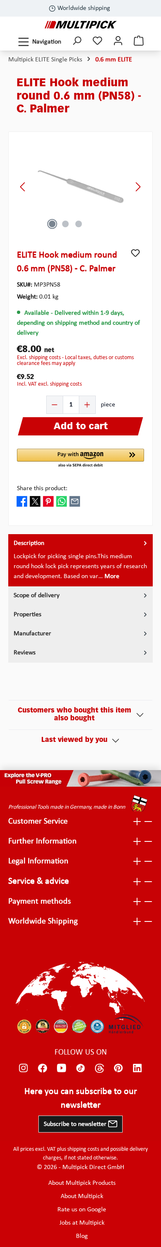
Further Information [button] (42, 841)
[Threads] (99, 1068)
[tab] (80, 560)
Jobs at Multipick (81, 1223)
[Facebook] (42, 1068)
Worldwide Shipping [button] (43, 921)
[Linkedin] (137, 1068)
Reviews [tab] (25, 652)
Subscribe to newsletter (76, 1124)
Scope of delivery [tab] (36, 595)
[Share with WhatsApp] (61, 501)
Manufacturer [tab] (32, 633)
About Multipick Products (82, 1183)
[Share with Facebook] (21, 501)
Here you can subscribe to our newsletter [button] (80, 1098)
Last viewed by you (74, 740)
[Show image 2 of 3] (65, 224)
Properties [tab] (27, 614)
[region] (80, 186)
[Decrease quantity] (55, 404)
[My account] (118, 42)
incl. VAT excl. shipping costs (49, 384)
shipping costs (83, 1149)
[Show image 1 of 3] (52, 224)
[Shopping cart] (138, 42)
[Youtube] (61, 1068)
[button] (80, 459)
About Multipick (82, 1196)
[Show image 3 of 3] (78, 224)
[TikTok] (80, 1068)
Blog (82, 1236)
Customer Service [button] (38, 821)
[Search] (76, 42)
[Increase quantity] (87, 404)
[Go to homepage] (81, 25)
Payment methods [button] (39, 901)
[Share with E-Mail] (74, 501)
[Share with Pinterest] (48, 501)
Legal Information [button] (38, 861)
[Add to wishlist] (135, 253)
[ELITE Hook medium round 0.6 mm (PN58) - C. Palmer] (80, 186)
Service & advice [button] (38, 881)
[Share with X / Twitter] (35, 501)
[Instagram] (23, 1068)
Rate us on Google (81, 1209)
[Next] (138, 186)
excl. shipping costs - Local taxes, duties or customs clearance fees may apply (75, 361)
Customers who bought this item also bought (74, 714)
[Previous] (23, 186)
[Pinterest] (118, 1068)
